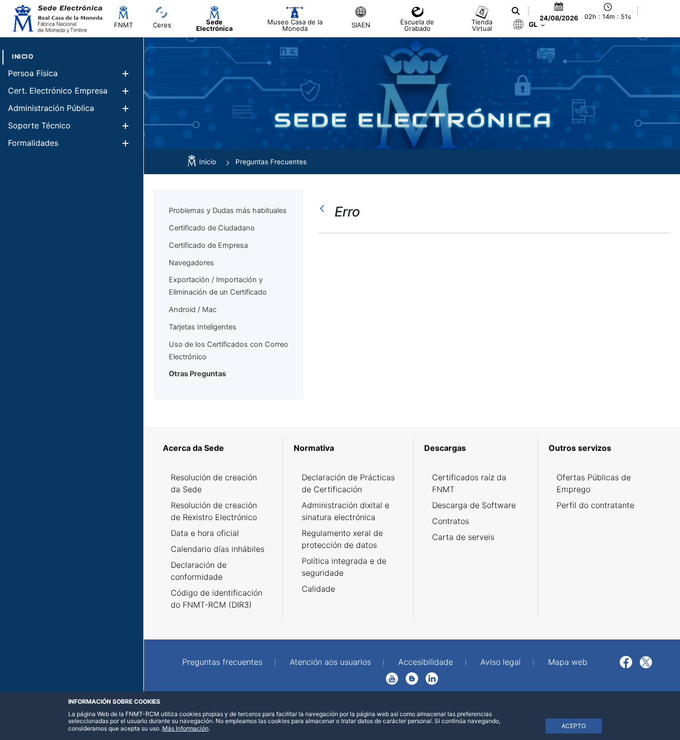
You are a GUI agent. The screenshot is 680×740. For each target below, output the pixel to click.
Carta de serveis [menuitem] (463, 537)
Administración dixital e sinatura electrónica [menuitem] (345, 511)
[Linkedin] (432, 677)
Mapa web (567, 662)
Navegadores (191, 262)
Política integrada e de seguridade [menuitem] (344, 567)
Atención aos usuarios (330, 662)
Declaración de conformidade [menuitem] (199, 571)
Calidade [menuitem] (318, 589)
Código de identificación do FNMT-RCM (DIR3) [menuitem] (216, 599)
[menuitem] (22, 56)
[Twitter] (646, 661)
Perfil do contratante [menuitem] (595, 505)
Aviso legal (500, 662)
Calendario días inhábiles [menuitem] (217, 549)
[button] (125, 73)
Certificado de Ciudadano (212, 227)
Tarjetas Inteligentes (202, 326)
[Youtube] (392, 677)
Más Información (185, 728)
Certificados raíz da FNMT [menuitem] (469, 483)
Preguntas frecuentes (222, 662)
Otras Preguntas (197, 373)
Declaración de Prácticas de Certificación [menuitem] (348, 483)
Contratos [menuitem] (450, 521)
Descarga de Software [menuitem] (474, 505)
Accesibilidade (425, 662)
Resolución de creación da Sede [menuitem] (214, 483)
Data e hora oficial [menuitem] (205, 533)
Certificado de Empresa (208, 245)
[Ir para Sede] (56, 18)
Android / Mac (193, 309)
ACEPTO (574, 726)
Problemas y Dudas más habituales (228, 210)
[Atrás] (324, 208)
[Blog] (412, 677)
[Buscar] (515, 11)
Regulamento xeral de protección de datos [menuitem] (342, 539)
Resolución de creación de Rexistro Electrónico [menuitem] (214, 511)
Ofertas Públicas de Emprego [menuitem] (594, 483)
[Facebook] (626, 661)
